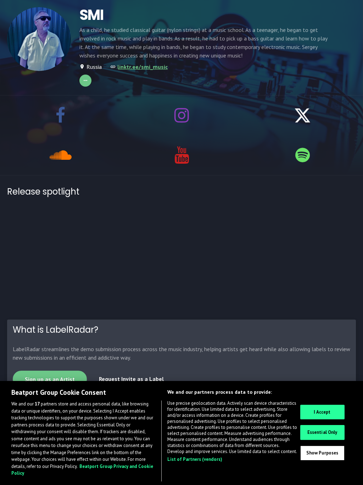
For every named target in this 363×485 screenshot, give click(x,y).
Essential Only (322, 432)
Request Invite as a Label (131, 378)
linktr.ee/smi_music (142, 66)
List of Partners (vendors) (194, 459)
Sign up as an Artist (50, 379)
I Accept (322, 412)
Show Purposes (322, 453)
